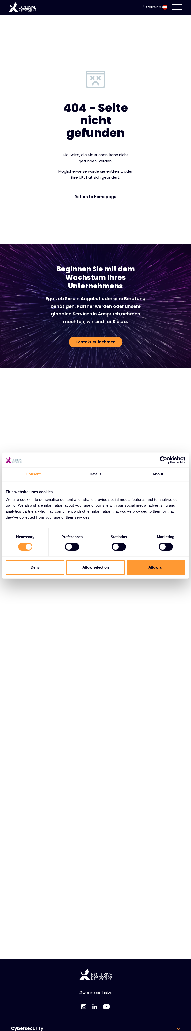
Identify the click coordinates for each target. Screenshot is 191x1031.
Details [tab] (96, 474)
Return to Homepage (95, 196)
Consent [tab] (33, 474)
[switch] (72, 547)
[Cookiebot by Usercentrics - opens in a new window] (163, 460)
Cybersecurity (27, 1028)
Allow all (155, 567)
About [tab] (157, 474)
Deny (35, 567)
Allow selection (95, 567)
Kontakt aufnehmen (96, 342)
